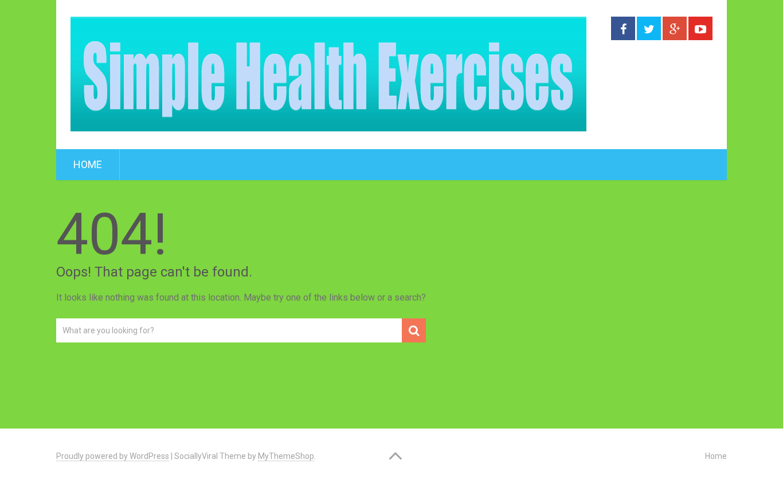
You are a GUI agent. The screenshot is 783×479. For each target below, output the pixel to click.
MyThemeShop (286, 456)
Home (87, 164)
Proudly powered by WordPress (112, 456)
